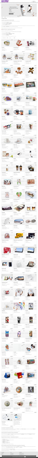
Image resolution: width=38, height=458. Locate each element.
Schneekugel (4, 439)
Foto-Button (7, 34)
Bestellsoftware (7, 26)
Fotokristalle (4, 440)
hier (23, 456)
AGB (1, 454)
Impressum (2, 453)
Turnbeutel (13, 33)
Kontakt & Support (11, 453)
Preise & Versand (11, 454)
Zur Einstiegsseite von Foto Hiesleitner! (5, 0)
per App (4, 26)
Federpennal (30, 434)
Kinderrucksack (10, 33)
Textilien (6, 24)
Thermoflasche (22, 434)
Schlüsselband (10, 34)
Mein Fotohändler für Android (21, 454)
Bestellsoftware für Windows (21, 453)
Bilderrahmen (4, 441)
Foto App (24, 446)
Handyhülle (8, 22)
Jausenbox (8, 434)
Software (18, 446)
